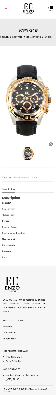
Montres (17, 37)
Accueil (4, 37)
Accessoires (9, 338)
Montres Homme (29, 177)
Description (8, 189)
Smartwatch (9, 332)
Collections (33, 37)
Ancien (48, 37)
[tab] (8, 189)
